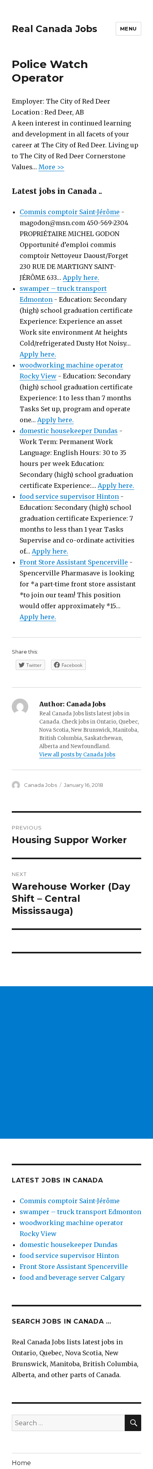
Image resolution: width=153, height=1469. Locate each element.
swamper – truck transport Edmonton (80, 1212)
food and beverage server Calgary (72, 1277)
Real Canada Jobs (54, 28)
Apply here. (81, 277)
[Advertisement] (76, 1062)
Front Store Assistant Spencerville (74, 562)
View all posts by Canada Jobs (77, 754)
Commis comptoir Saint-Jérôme (70, 212)
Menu (128, 28)
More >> (51, 167)
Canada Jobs (40, 785)
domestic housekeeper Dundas (69, 431)
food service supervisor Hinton (69, 496)
